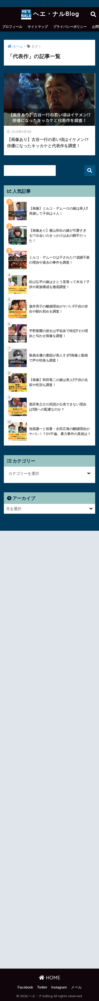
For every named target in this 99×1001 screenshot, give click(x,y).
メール (76, 987)
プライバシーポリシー (70, 27)
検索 (89, 170)
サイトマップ (38, 27)
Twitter (42, 987)
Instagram (59, 987)
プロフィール (12, 27)
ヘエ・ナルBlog (55, 13)
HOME (52, 978)
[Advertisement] (49, 750)
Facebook (25, 987)
